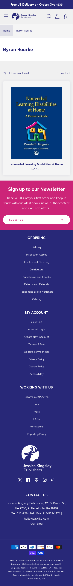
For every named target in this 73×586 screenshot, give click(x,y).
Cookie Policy (36, 366)
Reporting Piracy (36, 433)
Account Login (36, 329)
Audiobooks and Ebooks (37, 276)
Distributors (36, 269)
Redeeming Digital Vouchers (36, 291)
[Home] (24, 16)
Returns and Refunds (36, 284)
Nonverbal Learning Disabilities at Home (36, 164)
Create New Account (36, 336)
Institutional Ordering (36, 262)
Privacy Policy (36, 359)
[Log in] (57, 16)
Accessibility (37, 373)
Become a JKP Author (36, 396)
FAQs (36, 419)
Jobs (36, 404)
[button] (6, 16)
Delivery (36, 247)
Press (37, 411)
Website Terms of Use (37, 351)
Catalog (36, 299)
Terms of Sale (36, 344)
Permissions (36, 426)
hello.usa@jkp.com (36, 518)
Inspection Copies (36, 254)
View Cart (36, 321)
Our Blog (37, 523)
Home (6, 30)
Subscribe (16, 219)
